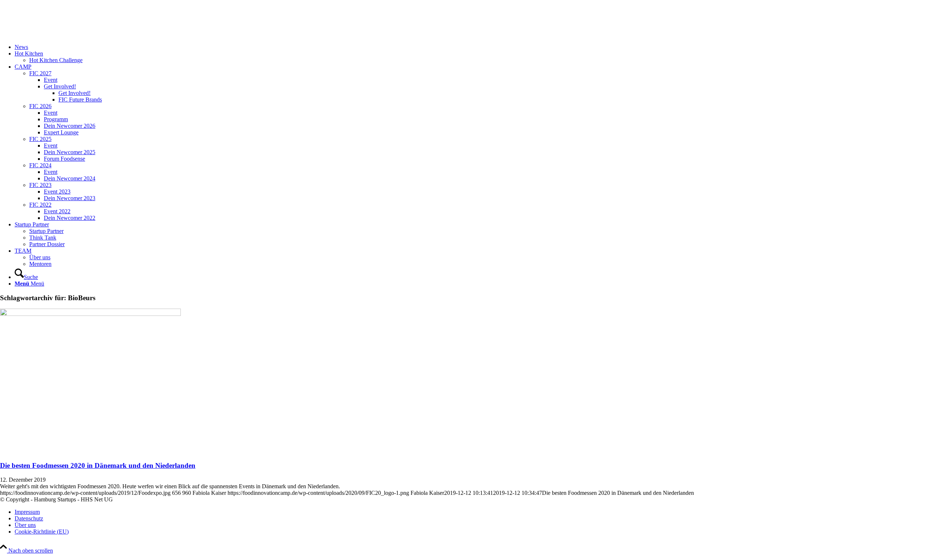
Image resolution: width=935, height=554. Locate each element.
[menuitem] (475, 47)
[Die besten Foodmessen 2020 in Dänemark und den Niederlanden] (90, 314)
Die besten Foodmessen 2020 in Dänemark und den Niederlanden (97, 465)
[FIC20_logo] (55, 34)
